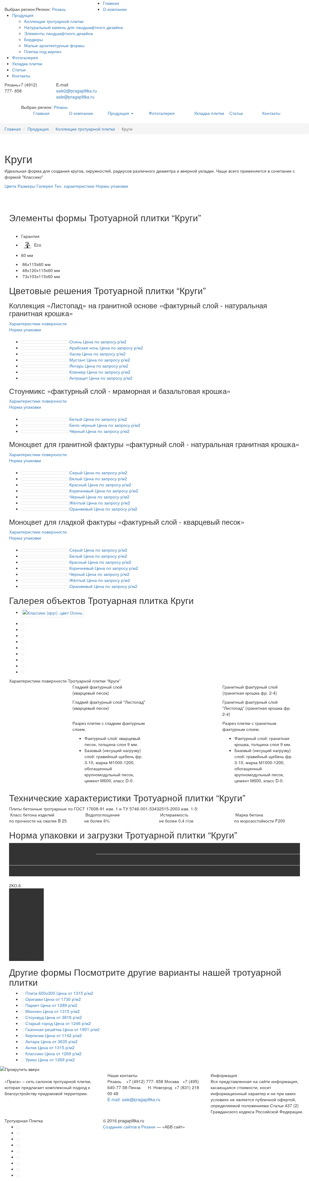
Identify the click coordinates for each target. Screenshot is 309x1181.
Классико (52, 1053)
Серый (98, 472)
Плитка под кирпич (42, 51)
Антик (49, 1047)
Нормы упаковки (112, 186)
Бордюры (33, 39)
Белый (98, 419)
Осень (97, 342)
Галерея (45, 186)
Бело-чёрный (104, 425)
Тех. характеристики (74, 186)
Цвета (10, 186)
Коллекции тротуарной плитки (54, 21)
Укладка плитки (27, 63)
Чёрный (99, 431)
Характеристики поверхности (38, 323)
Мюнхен (52, 1011)
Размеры (26, 186)
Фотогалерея (25, 57)
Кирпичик (53, 1035)
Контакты (21, 76)
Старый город (57, 1023)
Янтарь (98, 366)
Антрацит (100, 378)
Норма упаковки (25, 329)
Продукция (22, 15)
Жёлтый (99, 503)
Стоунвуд (53, 1017)
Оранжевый (103, 509)
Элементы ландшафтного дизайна (58, 33)
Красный (100, 485)
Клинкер (99, 372)
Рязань (59, 9)
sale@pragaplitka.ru (75, 97)
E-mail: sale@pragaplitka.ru (133, 1099)
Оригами (52, 999)
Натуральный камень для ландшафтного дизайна (73, 27)
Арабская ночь (106, 348)
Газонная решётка (62, 1029)
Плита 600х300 (58, 993)
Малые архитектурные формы (54, 45)
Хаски (97, 354)
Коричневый (103, 491)
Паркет (50, 1005)
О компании (115, 9)
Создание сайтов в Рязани (129, 1127)
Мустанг (99, 360)
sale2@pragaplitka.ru (76, 91)
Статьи (19, 70)
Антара (51, 1041)
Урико (49, 1059)
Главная (111, 3)
